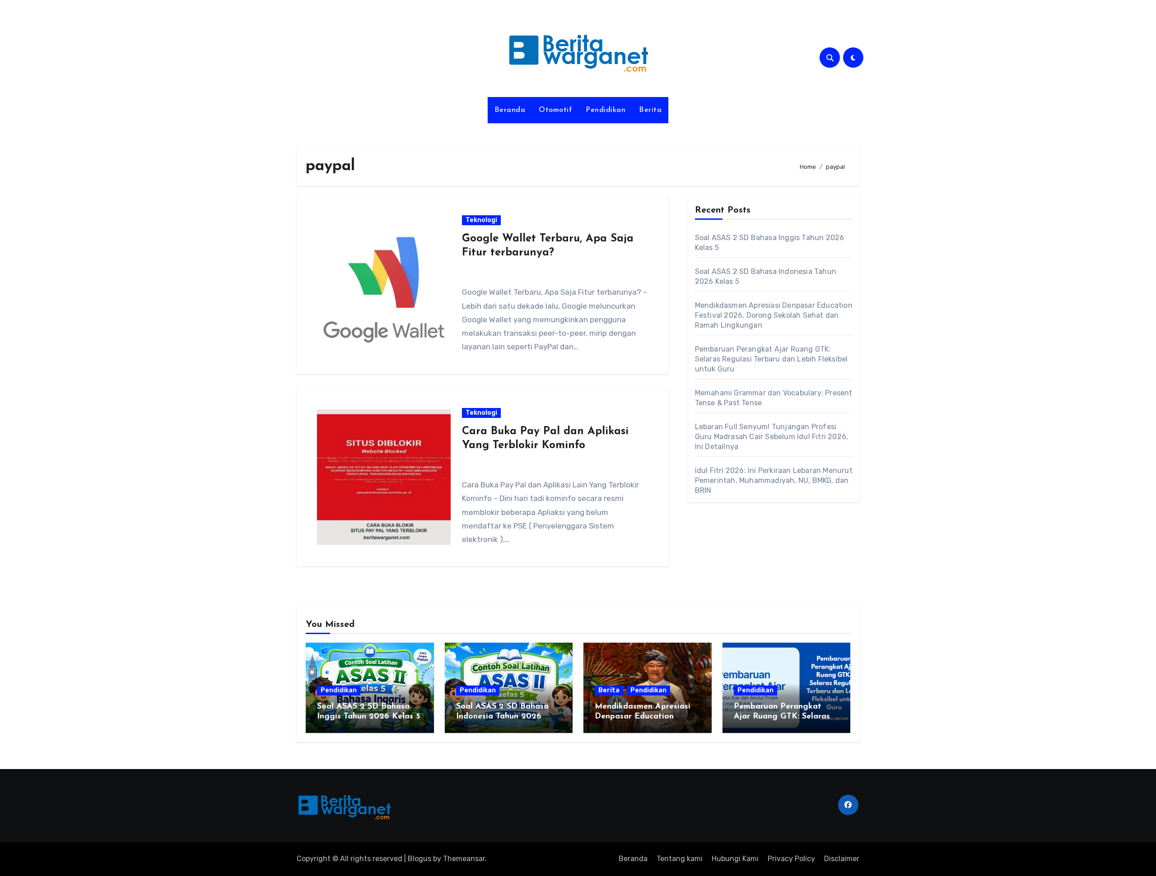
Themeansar (464, 858)
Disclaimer (841, 858)
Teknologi (481, 220)
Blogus (419, 858)
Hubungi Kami (735, 858)
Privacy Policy (791, 858)
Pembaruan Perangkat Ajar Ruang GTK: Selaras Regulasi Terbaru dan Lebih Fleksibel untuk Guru (771, 359)
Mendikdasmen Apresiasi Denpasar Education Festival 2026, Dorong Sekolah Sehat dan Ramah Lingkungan (774, 315)
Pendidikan (605, 110)
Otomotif (555, 110)
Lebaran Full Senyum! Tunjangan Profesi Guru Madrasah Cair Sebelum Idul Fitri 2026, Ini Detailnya (771, 436)
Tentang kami (680, 858)
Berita (650, 110)
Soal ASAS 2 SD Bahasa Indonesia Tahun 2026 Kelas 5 (502, 716)
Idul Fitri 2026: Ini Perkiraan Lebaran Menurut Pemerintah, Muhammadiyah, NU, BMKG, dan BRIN (774, 480)
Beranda (510, 110)
